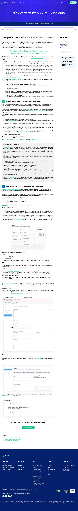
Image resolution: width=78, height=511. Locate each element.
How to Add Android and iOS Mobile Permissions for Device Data (19, 438)
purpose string (47, 94)
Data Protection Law (46, 43)
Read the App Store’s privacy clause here (11, 77)
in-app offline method (37, 274)
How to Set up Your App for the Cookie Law (14, 442)
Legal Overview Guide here (11, 112)
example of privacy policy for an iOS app (16, 139)
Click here (4, 205)
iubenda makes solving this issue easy (11, 189)
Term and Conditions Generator (12, 177)
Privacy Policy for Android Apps (12, 440)
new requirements (16, 79)
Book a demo (64, 2)
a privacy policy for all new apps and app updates (36, 46)
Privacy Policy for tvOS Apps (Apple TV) (13, 439)
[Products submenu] (24, 2)
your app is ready (9, 283)
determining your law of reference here (37, 110)
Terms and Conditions (8, 147)
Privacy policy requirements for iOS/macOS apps (66, 42)
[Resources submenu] (36, 2)
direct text (16, 271)
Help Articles (31, 23)
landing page (5, 395)
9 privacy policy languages (17, 293)
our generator (34, 139)
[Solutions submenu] (30, 2)
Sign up (73, 2)
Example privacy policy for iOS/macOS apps (66, 45)
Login (57, 2)
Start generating (28, 427)
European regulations (24, 131)
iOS (9, 79)
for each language (37, 291)
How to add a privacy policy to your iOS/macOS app (66, 48)
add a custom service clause (17, 219)
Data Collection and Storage (37, 58)
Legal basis (12, 120)
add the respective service (46, 210)
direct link (10, 271)
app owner (11, 118)
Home (26, 23)
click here (21, 503)
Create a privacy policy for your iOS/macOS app (66, 52)
